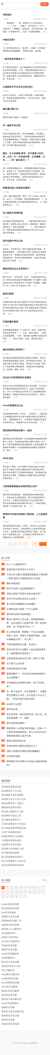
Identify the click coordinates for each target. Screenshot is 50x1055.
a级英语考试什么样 (10, 966)
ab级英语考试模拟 (10, 925)
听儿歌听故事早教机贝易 (13, 828)
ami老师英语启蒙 (9, 978)
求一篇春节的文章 (12, 125)
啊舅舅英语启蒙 (9, 949)
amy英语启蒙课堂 (10, 1003)
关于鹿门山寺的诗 (15, 663)
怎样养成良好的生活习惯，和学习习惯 (25, 658)
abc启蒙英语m (8, 933)
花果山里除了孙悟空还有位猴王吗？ (24, 593)
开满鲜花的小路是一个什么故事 (22, 609)
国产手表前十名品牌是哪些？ (21, 588)
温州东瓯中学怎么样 (13, 241)
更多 (45, 880)
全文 (45, 32)
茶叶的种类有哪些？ (17, 723)
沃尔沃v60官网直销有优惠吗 (17, 377)
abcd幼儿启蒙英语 (10, 941)
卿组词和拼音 (13, 583)
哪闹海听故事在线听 (11, 807)
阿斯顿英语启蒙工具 (11, 921)
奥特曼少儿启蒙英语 (11, 929)
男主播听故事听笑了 (11, 820)
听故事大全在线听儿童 (12, 848)
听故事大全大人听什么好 (13, 799)
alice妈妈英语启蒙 (10, 982)
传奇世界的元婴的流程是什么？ (22, 746)
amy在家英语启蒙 (10, 904)
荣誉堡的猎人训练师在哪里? (17, 188)
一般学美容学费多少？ (14, 59)
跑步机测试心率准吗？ (14, 349)
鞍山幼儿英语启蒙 (10, 962)
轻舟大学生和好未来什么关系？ (22, 599)
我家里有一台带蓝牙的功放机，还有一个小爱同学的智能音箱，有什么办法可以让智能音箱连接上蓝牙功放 (27, 732)
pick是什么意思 (14, 704)
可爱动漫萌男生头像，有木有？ (22, 644)
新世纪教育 (8, 294)
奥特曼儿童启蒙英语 (11, 999)
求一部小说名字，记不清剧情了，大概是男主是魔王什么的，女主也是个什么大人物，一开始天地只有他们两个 (27, 695)
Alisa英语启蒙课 (9, 987)
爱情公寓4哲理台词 (16, 741)
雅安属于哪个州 (10, 109)
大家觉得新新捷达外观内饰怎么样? (20, 486)
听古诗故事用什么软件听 (13, 861)
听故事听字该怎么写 (11, 815)
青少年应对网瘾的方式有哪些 (21, 604)
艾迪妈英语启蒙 (9, 945)
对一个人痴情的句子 (17, 564)
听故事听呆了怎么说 (11, 791)
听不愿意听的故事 (10, 853)
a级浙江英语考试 (9, 937)
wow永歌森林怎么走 (13, 405)
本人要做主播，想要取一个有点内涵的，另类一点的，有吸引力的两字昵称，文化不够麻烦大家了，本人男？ (27, 635)
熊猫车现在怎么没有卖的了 (16, 268)
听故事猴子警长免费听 (12, 795)
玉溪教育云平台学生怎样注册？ (18, 87)
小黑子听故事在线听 (11, 832)
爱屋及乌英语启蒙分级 (12, 1011)
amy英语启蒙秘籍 (10, 954)
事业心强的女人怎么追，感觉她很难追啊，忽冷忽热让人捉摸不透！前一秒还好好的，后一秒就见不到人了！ (27, 623)
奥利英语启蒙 (8, 1020)
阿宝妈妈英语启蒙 (10, 908)
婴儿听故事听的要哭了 (12, 857)
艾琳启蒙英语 (8, 958)
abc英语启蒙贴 (8, 912)
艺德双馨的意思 (10, 321)
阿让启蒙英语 (8, 970)
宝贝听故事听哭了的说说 (13, 824)
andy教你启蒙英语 (10, 974)
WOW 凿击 (8, 458)
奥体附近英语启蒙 (10, 1015)
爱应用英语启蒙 (9, 995)
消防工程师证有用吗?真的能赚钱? (23, 751)
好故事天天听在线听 (11, 844)
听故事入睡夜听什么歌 (12, 811)
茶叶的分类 (12, 709)
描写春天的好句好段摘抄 (19, 614)
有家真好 (7, 14)
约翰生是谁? (9, 40)
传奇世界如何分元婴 (17, 668)
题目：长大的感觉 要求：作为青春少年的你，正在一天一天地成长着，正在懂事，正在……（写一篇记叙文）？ (24, 156)
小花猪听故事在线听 (11, 840)
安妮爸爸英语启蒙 (10, 1024)
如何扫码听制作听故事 (12, 865)
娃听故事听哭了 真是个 (12, 803)
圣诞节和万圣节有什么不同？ (21, 569)
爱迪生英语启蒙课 (10, 991)
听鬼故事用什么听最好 (12, 836)
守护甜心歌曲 (13, 756)
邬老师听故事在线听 (11, 787)
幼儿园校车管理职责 (13, 213)
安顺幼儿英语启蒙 (10, 916)
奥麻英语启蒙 (8, 1007)
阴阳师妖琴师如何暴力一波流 (17, 430)
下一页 (42, 544)
